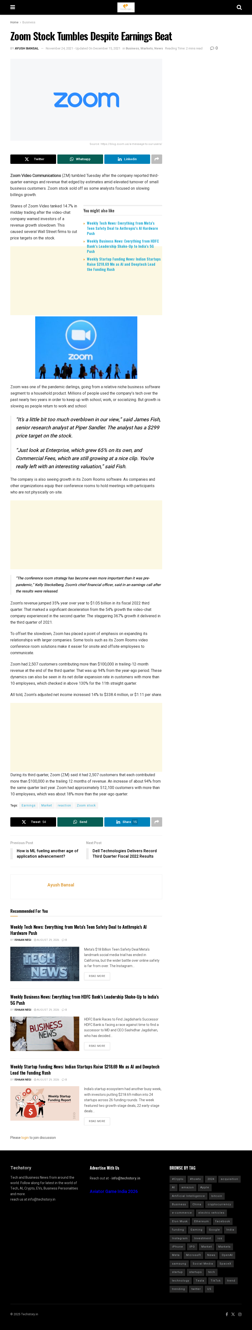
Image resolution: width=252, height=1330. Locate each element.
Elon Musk (180, 1221)
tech (211, 1272)
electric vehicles (211, 1213)
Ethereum (201, 1221)
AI (173, 1187)
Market (46, 805)
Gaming (196, 1230)
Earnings (29, 805)
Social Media (203, 1264)
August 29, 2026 (47, 940)
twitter (196, 1289)
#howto (195, 1179)
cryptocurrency (219, 1204)
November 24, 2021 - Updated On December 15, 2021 (83, 48)
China (196, 1204)
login (25, 1137)
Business (28, 22)
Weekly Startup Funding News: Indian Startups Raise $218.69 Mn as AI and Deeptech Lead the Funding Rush (124, 264)
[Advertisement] (86, 313)
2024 (210, 1179)
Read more (97, 976)
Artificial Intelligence (188, 1196)
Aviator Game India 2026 (114, 1192)
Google (214, 1230)
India (230, 1230)
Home (14, 22)
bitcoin (216, 1196)
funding (178, 1230)
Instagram (180, 1238)
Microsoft (193, 1255)
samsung (179, 1264)
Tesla (200, 1281)
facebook (222, 1221)
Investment (202, 1238)
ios (220, 1238)
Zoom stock (86, 805)
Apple (204, 1187)
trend (231, 1281)
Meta (176, 1255)
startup (177, 1272)
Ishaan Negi (23, 940)
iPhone (177, 1247)
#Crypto (178, 1179)
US (209, 1289)
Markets (147, 48)
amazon (187, 1187)
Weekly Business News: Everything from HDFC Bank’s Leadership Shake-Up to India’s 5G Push (123, 246)
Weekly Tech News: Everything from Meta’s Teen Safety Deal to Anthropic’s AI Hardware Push (122, 228)
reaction (64, 805)
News (158, 48)
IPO (192, 1247)
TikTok (216, 1281)
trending (178, 1289)
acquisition (229, 1179)
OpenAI (227, 1255)
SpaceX (225, 1264)
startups (195, 1272)
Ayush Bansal (27, 48)
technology (180, 1281)
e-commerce (182, 1213)
